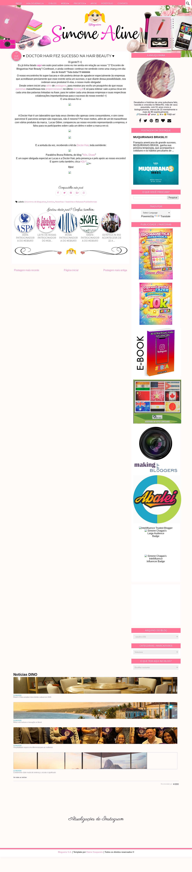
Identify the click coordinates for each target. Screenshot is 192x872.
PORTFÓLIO (107, 3)
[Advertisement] (155, 605)
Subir (184, 865)
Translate (165, 216)
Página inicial (71, 270)
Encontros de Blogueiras (35, 201)
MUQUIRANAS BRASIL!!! (150, 137)
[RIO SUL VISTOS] (157, 422)
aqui (39, 65)
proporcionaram (54, 89)
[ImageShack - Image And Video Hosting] (71, 173)
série (49, 85)
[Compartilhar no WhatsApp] (84, 193)
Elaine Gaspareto (94, 852)
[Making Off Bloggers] (156, 471)
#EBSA (65, 3)
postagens (60, 85)
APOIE (94, 3)
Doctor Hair (82, 145)
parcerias (21, 89)
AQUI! (83, 161)
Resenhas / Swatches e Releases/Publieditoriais (76, 201)
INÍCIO (19, 3)
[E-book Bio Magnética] (156, 278)
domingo (78, 89)
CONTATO (123, 3)
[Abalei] (157, 522)
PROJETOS (80, 3)
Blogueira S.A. (65, 852)
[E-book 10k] (156, 324)
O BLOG (52, 3)
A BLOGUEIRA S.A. (35, 3)
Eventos (50, 201)
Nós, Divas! (89, 155)
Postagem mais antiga (115, 270)
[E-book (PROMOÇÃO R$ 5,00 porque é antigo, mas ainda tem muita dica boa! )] (157, 375)
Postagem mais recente (26, 270)
